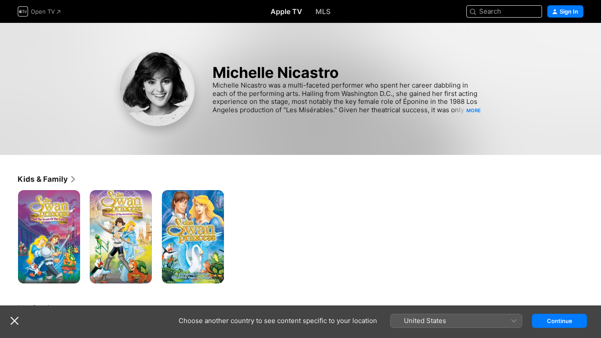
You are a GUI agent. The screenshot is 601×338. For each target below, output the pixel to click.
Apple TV (286, 11)
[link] (47, 179)
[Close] (14, 321)
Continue (559, 320)
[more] (70, 273)
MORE (473, 110)
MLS (322, 11)
